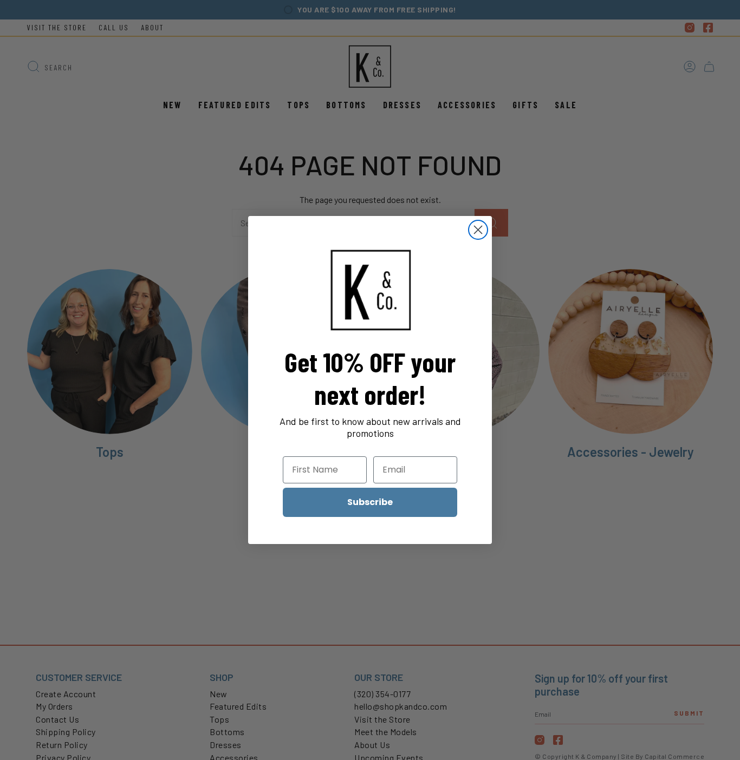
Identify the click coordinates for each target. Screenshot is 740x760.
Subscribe (370, 502)
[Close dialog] (478, 229)
